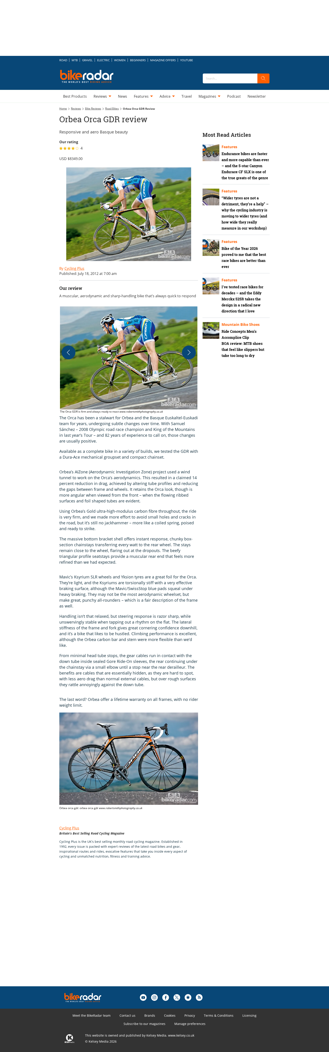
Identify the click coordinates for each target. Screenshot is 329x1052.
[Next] (189, 352)
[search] (263, 78)
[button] (128, 360)
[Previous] (68, 352)
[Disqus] (133, 929)
